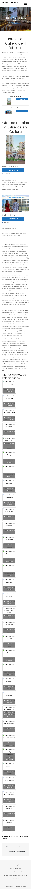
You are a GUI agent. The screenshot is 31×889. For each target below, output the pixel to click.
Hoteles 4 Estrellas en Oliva (13, 847)
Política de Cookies (15, 868)
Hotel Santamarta (15, 96)
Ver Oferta (22, 99)
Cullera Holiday (15, 108)
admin (6, 836)
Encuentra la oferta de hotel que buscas (15, 875)
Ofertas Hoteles (11, 2)
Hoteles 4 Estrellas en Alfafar (17, 851)
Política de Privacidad (15, 872)
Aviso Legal (15, 865)
